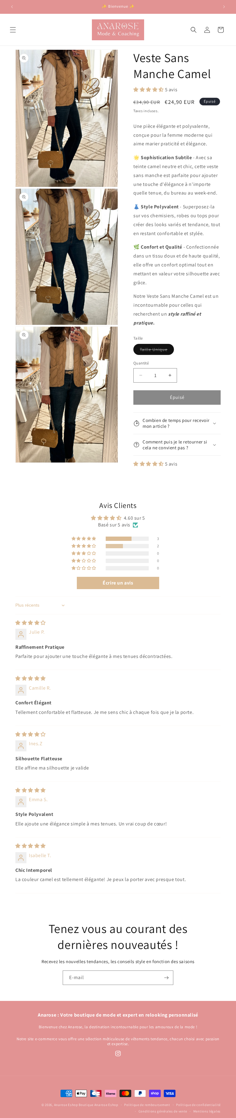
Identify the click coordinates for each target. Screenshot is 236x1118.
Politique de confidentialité (198, 1105)
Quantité (141, 363)
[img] (30, 623)
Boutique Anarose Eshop (98, 1105)
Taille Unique (157, 350)
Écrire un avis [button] (118, 583)
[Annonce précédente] (12, 7)
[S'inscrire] (166, 977)
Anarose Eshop (66, 1105)
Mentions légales (207, 1111)
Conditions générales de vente (163, 1111)
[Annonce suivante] (224, 7)
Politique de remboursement (147, 1105)
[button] (13, 30)
